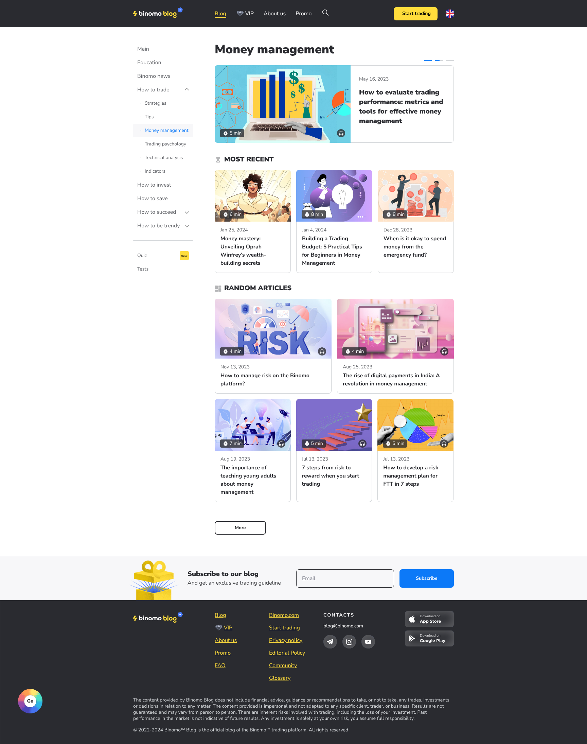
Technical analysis (164, 157)
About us (275, 13)
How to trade (153, 89)
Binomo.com (284, 615)
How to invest (154, 185)
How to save (152, 198)
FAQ (220, 665)
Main (143, 49)
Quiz (142, 255)
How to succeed (156, 212)
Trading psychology (165, 144)
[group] (334, 104)
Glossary (279, 678)
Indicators (155, 171)
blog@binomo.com (343, 626)
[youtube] (368, 641)
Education (149, 62)
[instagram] (349, 641)
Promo (304, 13)
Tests (142, 269)
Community (283, 665)
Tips (149, 117)
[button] (428, 60)
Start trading (416, 13)
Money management (167, 130)
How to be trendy (158, 225)
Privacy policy (285, 640)
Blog (220, 13)
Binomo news (154, 76)
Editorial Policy (287, 653)
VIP (249, 13)
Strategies (155, 103)
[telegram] (330, 641)
